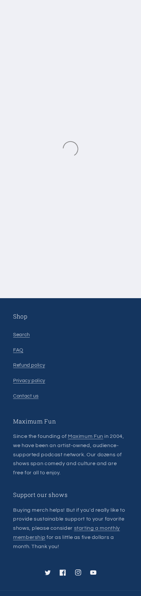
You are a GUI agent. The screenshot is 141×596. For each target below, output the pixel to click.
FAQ (18, 350)
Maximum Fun (85, 436)
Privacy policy (29, 380)
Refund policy (29, 365)
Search (21, 334)
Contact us (25, 396)
